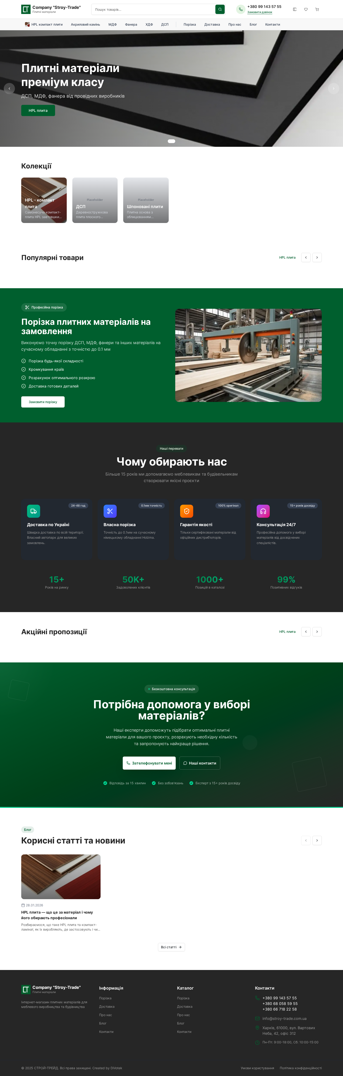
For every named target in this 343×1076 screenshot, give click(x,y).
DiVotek (116, 1068)
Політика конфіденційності (301, 1068)
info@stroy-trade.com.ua (284, 1018)
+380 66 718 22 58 (279, 1009)
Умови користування (257, 1068)
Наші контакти (202, 763)
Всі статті (168, 947)
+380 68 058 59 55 (280, 1003)
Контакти (272, 24)
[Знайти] (220, 9)
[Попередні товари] (306, 257)
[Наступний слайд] (333, 88)
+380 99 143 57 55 (264, 6)
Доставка (212, 24)
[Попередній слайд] (9, 88)
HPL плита (38, 110)
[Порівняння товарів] (294, 9)
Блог (253, 24)
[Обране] (306, 9)
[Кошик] (317, 9)
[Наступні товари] (317, 257)
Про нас (234, 24)
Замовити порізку (43, 402)
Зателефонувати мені (152, 763)
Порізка (190, 24)
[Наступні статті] (317, 840)
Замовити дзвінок (259, 12)
